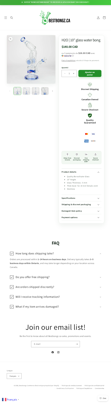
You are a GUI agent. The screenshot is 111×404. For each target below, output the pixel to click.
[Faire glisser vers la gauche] (10, 91)
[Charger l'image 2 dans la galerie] (26, 91)
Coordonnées (99, 388)
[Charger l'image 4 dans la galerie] (45, 91)
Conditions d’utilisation (65, 388)
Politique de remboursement (72, 385)
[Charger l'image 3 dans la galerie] (36, 91)
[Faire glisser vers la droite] (53, 91)
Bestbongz (23, 385)
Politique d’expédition (84, 388)
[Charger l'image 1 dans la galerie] (17, 91)
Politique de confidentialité (94, 385)
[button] (6, 18)
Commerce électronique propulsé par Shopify (43, 385)
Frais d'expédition (69, 60)
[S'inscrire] (77, 344)
